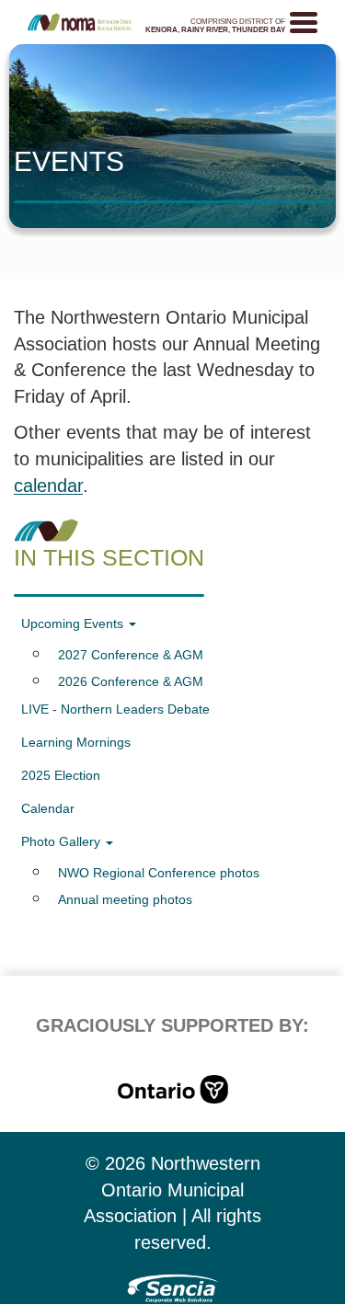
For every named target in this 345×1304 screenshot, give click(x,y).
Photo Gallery (62, 841)
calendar (48, 485)
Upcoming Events (74, 623)
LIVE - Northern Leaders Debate (115, 709)
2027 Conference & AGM (130, 654)
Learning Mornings (76, 742)
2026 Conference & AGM (130, 681)
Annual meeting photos (125, 899)
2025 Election (60, 775)
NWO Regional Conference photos (158, 872)
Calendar (48, 808)
